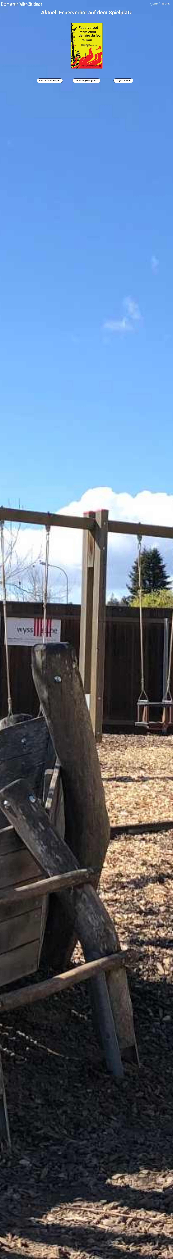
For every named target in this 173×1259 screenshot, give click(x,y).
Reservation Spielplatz (50, 80)
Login (155, 3)
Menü (167, 3)
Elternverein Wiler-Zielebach (21, 4)
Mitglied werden (123, 80)
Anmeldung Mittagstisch (86, 80)
